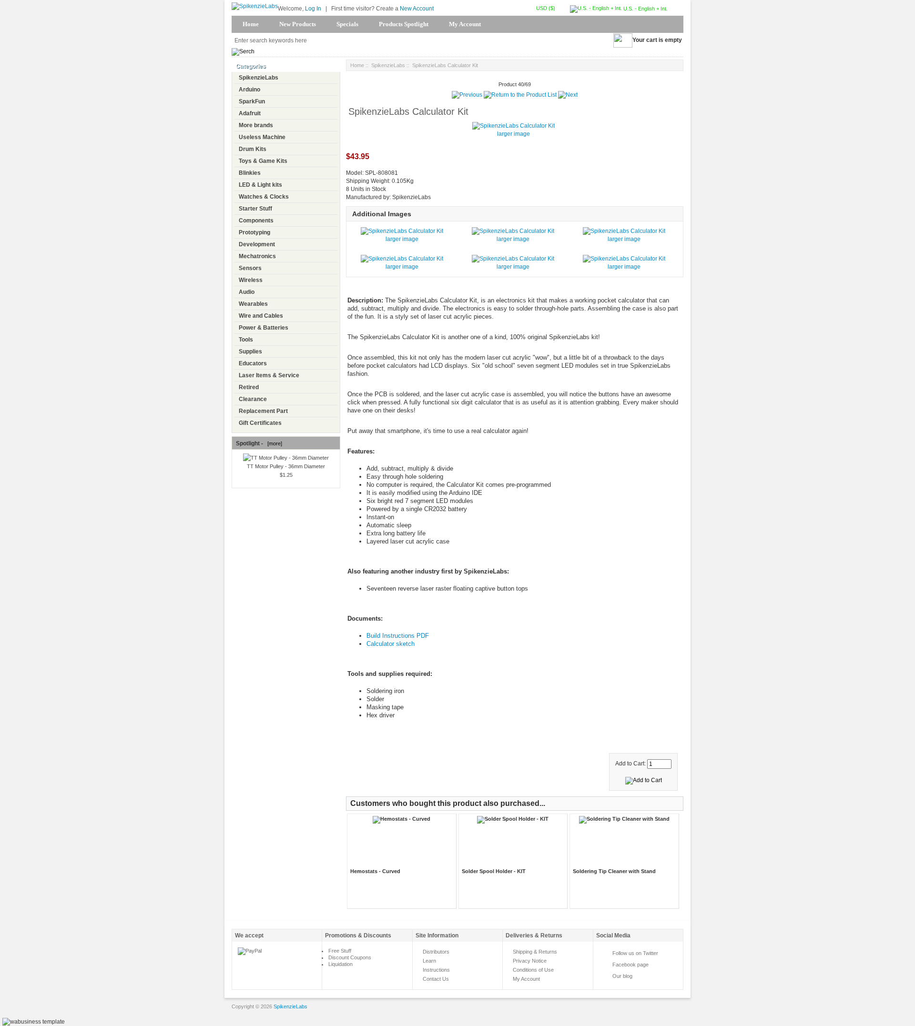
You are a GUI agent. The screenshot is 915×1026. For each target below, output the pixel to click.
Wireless (251, 280)
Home (251, 24)
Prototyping (254, 232)
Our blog (622, 976)
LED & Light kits (260, 184)
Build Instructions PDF (397, 635)
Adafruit (250, 113)
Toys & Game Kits (263, 161)
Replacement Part (263, 411)
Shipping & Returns (535, 952)
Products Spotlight (403, 24)
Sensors (250, 268)
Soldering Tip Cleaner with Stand (614, 871)
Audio (246, 292)
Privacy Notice (530, 961)
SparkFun (252, 101)
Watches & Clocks (264, 196)
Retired (249, 387)
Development (257, 244)
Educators (253, 363)
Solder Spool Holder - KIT (494, 871)
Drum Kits (252, 149)
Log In (313, 8)
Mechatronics (257, 256)
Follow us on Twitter (635, 953)
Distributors (436, 952)
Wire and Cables (261, 315)
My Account (465, 24)
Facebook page (630, 964)
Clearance (253, 399)
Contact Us (436, 979)
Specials (347, 24)
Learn (429, 961)
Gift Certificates (260, 423)
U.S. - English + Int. (645, 8)
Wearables (253, 304)
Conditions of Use (533, 970)
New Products (297, 24)
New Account (417, 8)
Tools (246, 339)
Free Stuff (339, 951)
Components (256, 220)
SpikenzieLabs (258, 77)
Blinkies (250, 173)
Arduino (249, 89)
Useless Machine (262, 137)
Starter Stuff (255, 208)
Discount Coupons (349, 957)
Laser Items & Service (269, 375)
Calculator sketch (390, 643)
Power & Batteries (263, 327)
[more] (273, 443)
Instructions (436, 970)
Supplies (250, 351)
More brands (256, 125)
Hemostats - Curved (375, 871)
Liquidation (340, 964)
